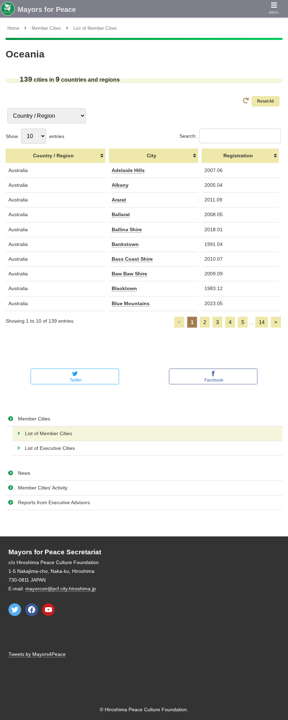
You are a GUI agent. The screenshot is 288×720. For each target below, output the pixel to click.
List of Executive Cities (50, 448)
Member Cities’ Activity (42, 488)
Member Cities (34, 418)
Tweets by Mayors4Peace (37, 654)
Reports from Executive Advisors (54, 502)
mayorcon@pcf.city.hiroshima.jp (60, 588)
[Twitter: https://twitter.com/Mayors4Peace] (14, 609)
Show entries (35, 136)
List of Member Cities (48, 433)
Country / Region (53, 155)
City (151, 155)
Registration (238, 155)
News (24, 473)
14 (261, 322)
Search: (188, 136)
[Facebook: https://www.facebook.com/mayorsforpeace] (31, 609)
